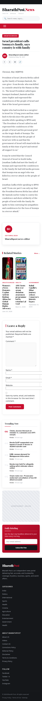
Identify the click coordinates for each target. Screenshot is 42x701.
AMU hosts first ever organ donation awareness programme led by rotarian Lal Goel (21, 294)
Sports (4, 601)
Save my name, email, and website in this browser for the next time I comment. (20, 398)
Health (4, 604)
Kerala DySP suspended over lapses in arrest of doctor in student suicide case (21, 444)
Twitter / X (6, 677)
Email (9, 377)
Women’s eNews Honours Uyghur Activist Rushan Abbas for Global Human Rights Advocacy (6, 297)
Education (6, 615)
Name (9, 370)
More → (37, 253)
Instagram (6, 683)
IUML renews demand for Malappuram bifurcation (20, 455)
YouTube (5, 680)
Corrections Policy (9, 647)
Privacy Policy (7, 661)
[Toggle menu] (4, 26)
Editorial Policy (7, 651)
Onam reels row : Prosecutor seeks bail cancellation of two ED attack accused (23, 478)
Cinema (5, 608)
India (4, 591)
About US (5, 637)
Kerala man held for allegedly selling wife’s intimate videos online (22, 466)
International (7, 597)
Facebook (5, 673)
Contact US (6, 644)
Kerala (12, 437)
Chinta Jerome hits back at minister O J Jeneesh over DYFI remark (22, 433)
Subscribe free (21, 548)
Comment (11, 341)
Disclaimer (6, 654)
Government (7, 622)
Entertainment (7, 618)
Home (4, 31)
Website (9, 385)
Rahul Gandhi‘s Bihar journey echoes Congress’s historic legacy (34, 293)
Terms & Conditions (9, 658)
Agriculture (6, 611)
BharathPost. (18, 10)
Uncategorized (14, 31)
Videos (4, 640)
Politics (5, 594)
